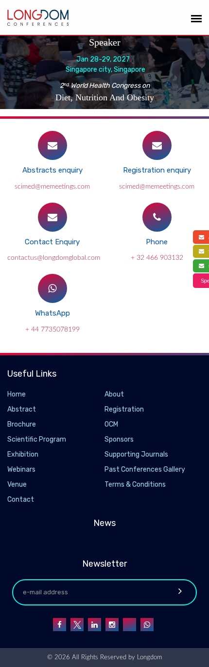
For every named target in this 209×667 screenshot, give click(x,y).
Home (16, 394)
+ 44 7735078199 (52, 329)
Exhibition (22, 454)
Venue (17, 484)
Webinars (21, 469)
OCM (111, 424)
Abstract (21, 409)
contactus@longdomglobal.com (53, 257)
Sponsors (119, 439)
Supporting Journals (136, 454)
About (114, 394)
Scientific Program (36, 439)
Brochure (21, 424)
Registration (124, 409)
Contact (20, 499)
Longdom (148, 657)
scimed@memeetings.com (52, 186)
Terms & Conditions (135, 484)
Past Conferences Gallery (144, 469)
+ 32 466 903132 (157, 257)
